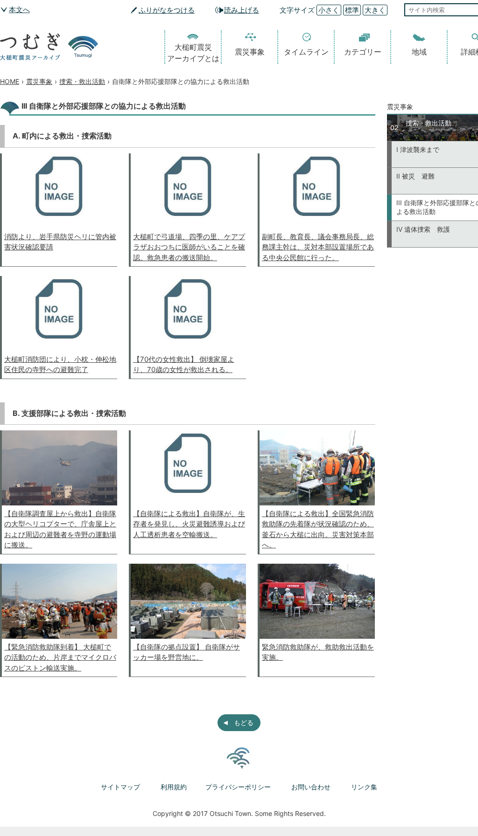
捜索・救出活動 (82, 81)
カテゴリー (362, 51)
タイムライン (306, 51)
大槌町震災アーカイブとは (193, 52)
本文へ (19, 9)
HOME (9, 81)
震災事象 (250, 51)
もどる (243, 722)
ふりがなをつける (167, 10)
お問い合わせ (310, 787)
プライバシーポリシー (238, 787)
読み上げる (241, 10)
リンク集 (364, 787)
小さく (328, 10)
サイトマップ (120, 787)
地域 (419, 51)
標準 (352, 10)
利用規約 (174, 787)
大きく (375, 10)
